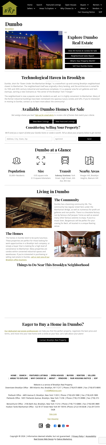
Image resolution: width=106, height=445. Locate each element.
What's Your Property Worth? (82, 61)
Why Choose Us (38, 378)
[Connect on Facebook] (55, 426)
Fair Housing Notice (86, 12)
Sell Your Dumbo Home (83, 66)
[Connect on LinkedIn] (63, 426)
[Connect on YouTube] (67, 426)
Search (39, 5)
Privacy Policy (78, 436)
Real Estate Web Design (44, 439)
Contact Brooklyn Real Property (53, 340)
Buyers (70, 375)
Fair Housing (53, 419)
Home (29, 5)
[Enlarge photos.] (60, 33)
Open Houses (70, 5)
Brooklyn (9, 28)
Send (89, 139)
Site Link (53, 414)
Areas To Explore (19, 378)
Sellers (91, 375)
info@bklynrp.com (54, 390)
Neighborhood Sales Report (82, 56)
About (52, 378)
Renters (81, 375)
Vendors (62, 378)
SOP (100, 12)
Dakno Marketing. (64, 439)
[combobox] (28, 139)
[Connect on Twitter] (59, 426)
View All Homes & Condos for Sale (82, 50)
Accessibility (91, 436)
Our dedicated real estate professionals (21, 331)
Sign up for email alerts (44, 115)
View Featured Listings (65, 121)
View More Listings (41, 121)
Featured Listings (53, 5)
